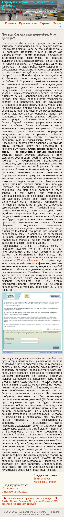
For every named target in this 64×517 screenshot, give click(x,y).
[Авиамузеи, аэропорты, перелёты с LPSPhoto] (32, 20)
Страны (45, 23)
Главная (10, 23)
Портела (23, 501)
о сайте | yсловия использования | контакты (36, 513)
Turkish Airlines (9, 501)
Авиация (48, 498)
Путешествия (28, 23)
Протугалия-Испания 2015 (43, 501)
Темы (57, 23)
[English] (60, 27)
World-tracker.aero (28, 260)
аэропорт (6, 503)
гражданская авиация (24, 503)
